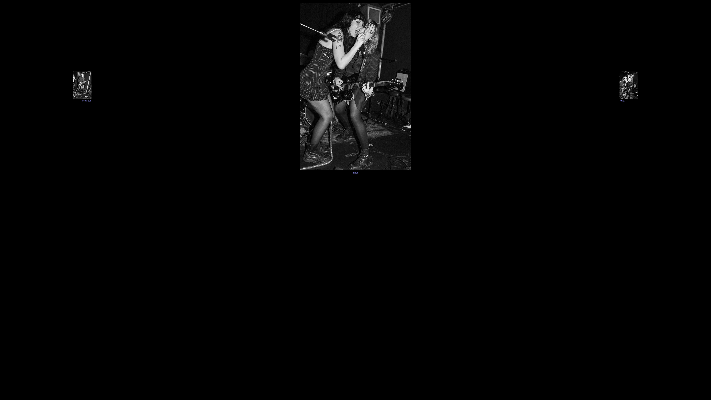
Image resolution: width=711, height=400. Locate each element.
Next (622, 100)
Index (355, 172)
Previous (86, 100)
